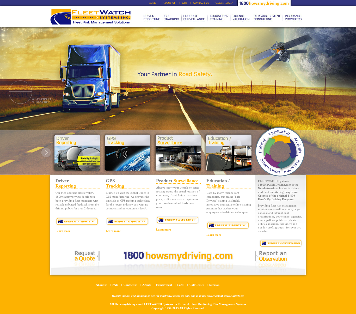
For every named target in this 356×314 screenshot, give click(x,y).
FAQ (184, 2)
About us (101, 284)
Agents (146, 284)
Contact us (130, 284)
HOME (152, 2)
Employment (164, 284)
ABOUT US (169, 2)
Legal (180, 284)
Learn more (63, 230)
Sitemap (214, 284)
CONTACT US (201, 2)
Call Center (196, 284)
